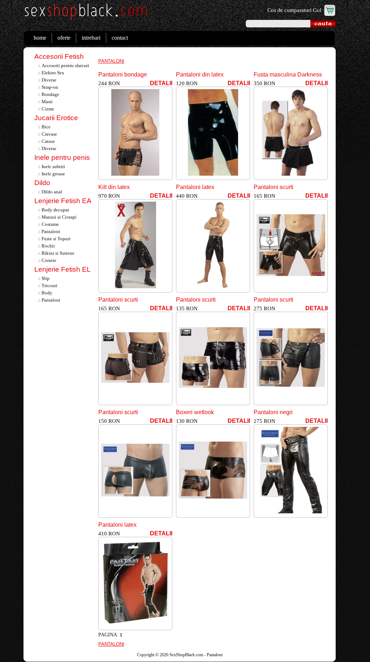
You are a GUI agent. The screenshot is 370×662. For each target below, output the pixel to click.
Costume (49, 224)
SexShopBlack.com (186, 654)
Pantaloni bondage (122, 74)
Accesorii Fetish (59, 56)
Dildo (42, 183)
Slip (45, 278)
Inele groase (52, 173)
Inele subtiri (52, 166)
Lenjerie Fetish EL (62, 269)
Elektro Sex (52, 72)
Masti (46, 101)
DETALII (161, 83)
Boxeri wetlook (195, 412)
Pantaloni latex (195, 187)
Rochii (47, 246)
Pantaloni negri (273, 412)
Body (46, 292)
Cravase (48, 134)
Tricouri (48, 285)
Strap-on (49, 87)
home (40, 38)
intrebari (91, 38)
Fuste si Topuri (55, 238)
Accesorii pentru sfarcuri (64, 65)
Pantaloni (50, 231)
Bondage (49, 94)
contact (120, 38)
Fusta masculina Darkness (288, 74)
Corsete (48, 260)
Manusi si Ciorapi (58, 217)
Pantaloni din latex (200, 74)
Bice (45, 127)
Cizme (47, 108)
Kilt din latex (114, 187)
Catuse (47, 141)
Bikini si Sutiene (57, 253)
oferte (63, 38)
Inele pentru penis (62, 157)
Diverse (48, 80)
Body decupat (54, 209)
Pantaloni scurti (273, 187)
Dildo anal (51, 191)
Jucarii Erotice (56, 118)
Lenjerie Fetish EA (62, 201)
